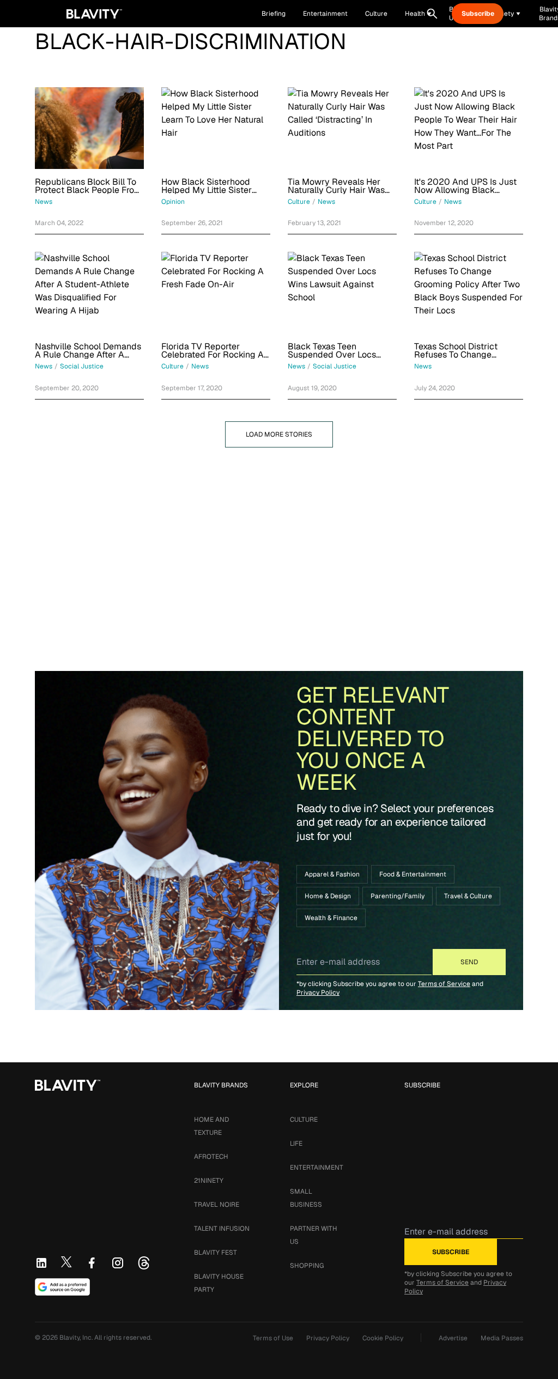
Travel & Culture (468, 896)
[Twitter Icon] (66, 1261)
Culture (304, 1119)
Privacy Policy (317, 992)
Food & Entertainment (412, 874)
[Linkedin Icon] (41, 1262)
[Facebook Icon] (91, 1262)
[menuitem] (418, 13)
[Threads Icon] (143, 1262)
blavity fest (215, 1252)
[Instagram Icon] (117, 1262)
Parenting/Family (397, 896)
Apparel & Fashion (332, 874)
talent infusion (222, 1228)
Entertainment (316, 1167)
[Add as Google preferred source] (62, 1287)
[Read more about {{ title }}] (89, 128)
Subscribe (478, 13)
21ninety (208, 1180)
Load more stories (279, 434)
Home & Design (328, 896)
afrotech (211, 1156)
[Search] (432, 14)
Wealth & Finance (331, 918)
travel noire (216, 1204)
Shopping (307, 1265)
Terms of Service (444, 983)
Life (296, 1143)
